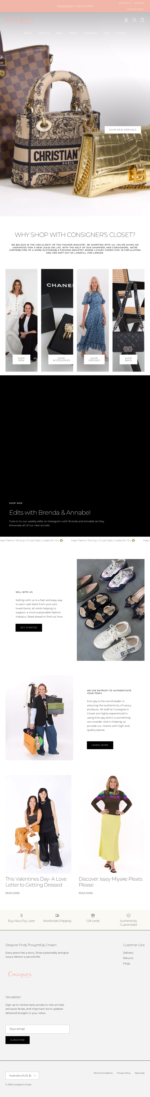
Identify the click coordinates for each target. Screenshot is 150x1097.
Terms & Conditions (103, 1073)
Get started (29, 627)
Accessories (90, 32)
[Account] (125, 20)
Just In (27, 32)
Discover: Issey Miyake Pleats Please (110, 882)
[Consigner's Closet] (19, 20)
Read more (12, 893)
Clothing (44, 32)
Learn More (100, 745)
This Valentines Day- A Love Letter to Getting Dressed (36, 882)
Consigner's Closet (22, 1084)
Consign (121, 32)
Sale (106, 32)
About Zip (140, 1073)
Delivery (128, 952)
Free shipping (64, 6)
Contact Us (139, 3)
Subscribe (17, 1040)
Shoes (72, 32)
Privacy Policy (124, 1073)
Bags (59, 32)
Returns (128, 958)
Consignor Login (135, 9)
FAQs (126, 963)
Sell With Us (125, 3)
